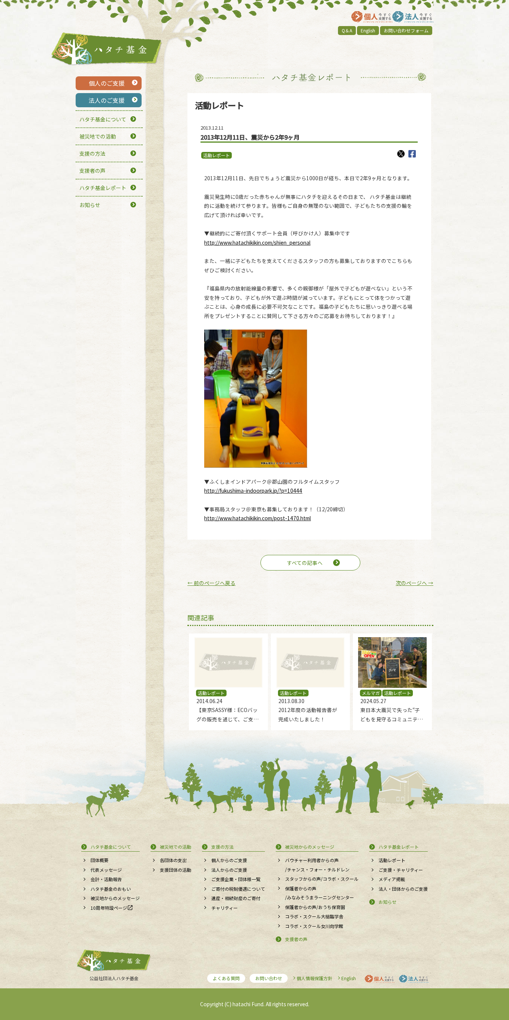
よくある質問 (226, 978)
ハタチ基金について (102, 119)
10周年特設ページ (109, 908)
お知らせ (89, 205)
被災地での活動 (97, 136)
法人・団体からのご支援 (403, 889)
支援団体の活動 (175, 870)
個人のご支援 (106, 83)
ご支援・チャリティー (401, 870)
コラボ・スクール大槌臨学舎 (314, 916)
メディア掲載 (392, 879)
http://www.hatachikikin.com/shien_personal (257, 242)
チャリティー (224, 908)
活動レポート (216, 155)
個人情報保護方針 (314, 978)
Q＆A (347, 30)
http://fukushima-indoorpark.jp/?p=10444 (253, 490)
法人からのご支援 (229, 870)
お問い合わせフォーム (406, 30)
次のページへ (414, 583)
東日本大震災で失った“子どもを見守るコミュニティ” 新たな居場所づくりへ (390, 719)
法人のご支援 (106, 100)
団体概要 (99, 860)
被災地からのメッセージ (115, 898)
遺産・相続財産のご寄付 (235, 898)
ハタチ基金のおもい (111, 889)
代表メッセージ (106, 870)
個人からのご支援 (229, 860)
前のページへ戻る (211, 583)
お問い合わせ (268, 978)
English (368, 30)
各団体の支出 (173, 860)
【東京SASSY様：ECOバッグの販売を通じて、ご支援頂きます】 (227, 719)
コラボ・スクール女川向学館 (314, 926)
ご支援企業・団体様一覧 (235, 879)
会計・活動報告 (106, 879)
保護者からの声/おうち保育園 (315, 907)
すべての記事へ (305, 562)
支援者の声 (92, 170)
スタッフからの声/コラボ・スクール (321, 879)
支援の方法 (92, 153)
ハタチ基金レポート (102, 187)
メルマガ (371, 693)
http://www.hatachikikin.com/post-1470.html (257, 518)
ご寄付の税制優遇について (238, 889)
